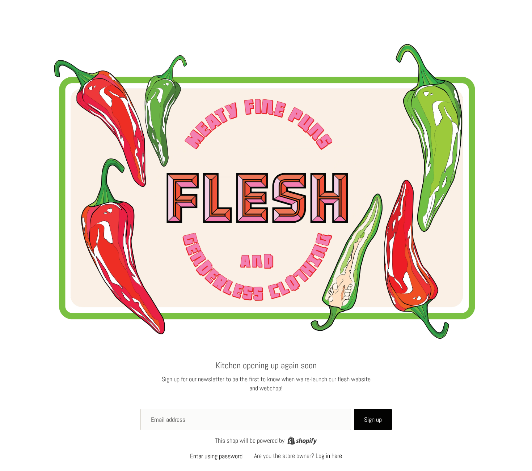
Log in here (329, 455)
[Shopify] (302, 440)
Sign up (373, 419)
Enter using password (216, 456)
